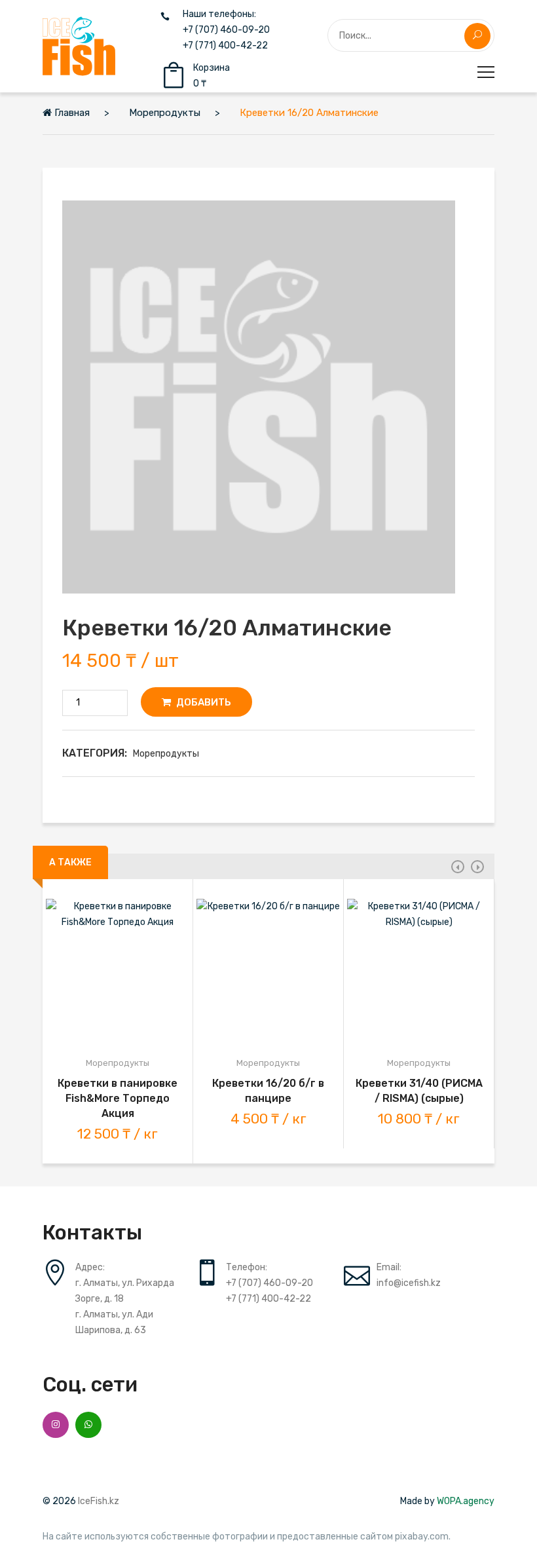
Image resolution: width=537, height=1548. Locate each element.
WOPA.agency (465, 1501)
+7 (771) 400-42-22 (225, 45)
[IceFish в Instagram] (56, 1425)
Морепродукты (166, 753)
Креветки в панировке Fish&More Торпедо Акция (117, 1098)
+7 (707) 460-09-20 (226, 30)
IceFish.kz (98, 1501)
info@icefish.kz (409, 1283)
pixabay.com (422, 1536)
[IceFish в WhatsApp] (88, 1425)
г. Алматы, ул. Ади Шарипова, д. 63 (114, 1322)
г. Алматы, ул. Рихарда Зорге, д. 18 (124, 1290)
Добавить (202, 702)
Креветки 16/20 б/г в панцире (268, 1090)
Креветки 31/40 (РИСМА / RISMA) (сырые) (419, 1090)
